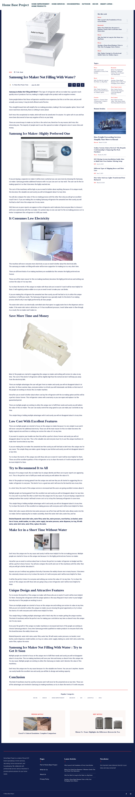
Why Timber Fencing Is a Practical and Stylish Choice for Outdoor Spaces (109, 54)
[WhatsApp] (82, 85)
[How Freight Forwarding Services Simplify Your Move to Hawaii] (110, 123)
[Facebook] (70, 85)
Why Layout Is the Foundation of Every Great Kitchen (101, 71)
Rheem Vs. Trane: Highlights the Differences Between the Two (97, 732)
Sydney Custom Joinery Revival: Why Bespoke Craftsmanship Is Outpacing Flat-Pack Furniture (110, 150)
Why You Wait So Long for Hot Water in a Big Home (101, 81)
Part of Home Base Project (48, 765)
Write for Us (44, 769)
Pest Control (114, 97)
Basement (101, 25)
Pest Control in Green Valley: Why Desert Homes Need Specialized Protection (118, 101)
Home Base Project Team (21, 85)
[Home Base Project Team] (10, 85)
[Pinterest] (78, 85)
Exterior (96, 97)
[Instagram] (130, 794)
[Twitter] (74, 85)
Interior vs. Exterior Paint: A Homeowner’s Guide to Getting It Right (101, 101)
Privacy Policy (44, 779)
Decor (99, 17)
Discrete (96, 142)
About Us (43, 774)
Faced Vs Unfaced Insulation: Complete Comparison (37, 733)
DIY (10, 72)
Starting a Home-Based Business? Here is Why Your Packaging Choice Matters (110, 46)
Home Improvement (116, 87)
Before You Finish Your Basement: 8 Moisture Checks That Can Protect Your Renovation (110, 29)
